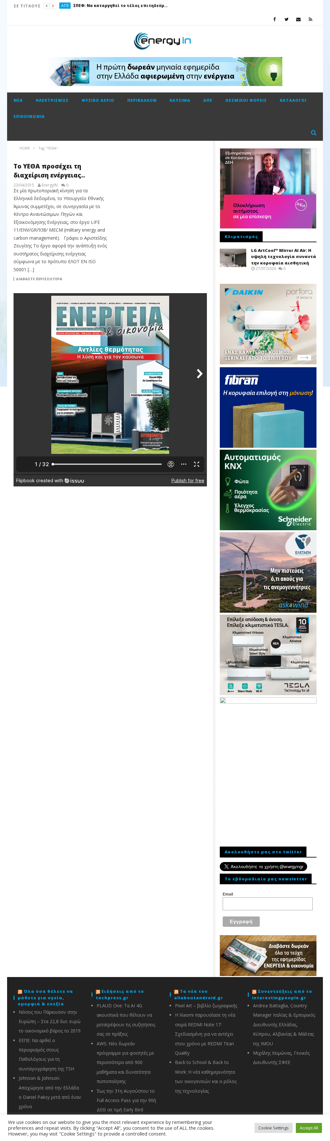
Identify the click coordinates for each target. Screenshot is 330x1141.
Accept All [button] (309, 1128)
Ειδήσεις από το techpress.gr (120, 994)
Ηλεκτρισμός (52, 100)
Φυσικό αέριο (98, 100)
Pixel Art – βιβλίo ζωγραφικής (206, 1005)
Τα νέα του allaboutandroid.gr (198, 994)
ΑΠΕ (207, 100)
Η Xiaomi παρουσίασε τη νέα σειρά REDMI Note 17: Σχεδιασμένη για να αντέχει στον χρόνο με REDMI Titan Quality (205, 1034)
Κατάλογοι (293, 100)
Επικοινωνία (29, 116)
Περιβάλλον (142, 100)
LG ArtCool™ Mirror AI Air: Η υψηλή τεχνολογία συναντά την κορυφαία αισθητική (283, 256)
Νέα (18, 100)
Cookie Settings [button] (273, 1128)
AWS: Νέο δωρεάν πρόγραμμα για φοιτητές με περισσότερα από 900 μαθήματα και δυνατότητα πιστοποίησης (125, 1062)
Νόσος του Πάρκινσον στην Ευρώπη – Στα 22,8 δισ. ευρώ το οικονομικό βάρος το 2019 (50, 1021)
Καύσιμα (70, 6)
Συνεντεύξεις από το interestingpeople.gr (282, 994)
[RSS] (310, 19)
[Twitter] (287, 19)
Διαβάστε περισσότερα (39, 279)
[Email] (299, 19)
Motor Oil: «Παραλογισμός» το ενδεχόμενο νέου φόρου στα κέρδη (131, 6)
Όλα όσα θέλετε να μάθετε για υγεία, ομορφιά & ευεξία (45, 997)
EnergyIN (50, 185)
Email (228, 894)
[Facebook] (275, 19)
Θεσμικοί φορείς (246, 100)
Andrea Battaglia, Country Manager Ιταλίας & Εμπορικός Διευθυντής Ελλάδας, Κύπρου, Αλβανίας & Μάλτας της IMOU (284, 1024)
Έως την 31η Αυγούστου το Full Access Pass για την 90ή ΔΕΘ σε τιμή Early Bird (126, 1100)
